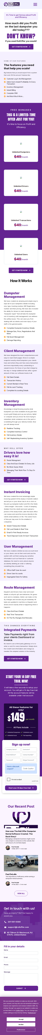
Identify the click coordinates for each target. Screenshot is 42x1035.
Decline (21, 1024)
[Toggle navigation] (35, 4)
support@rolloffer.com (18, 927)
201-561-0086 (14, 922)
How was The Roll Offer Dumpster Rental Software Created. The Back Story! (21, 834)
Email (6, 957)
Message (7, 972)
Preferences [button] (32, 1013)
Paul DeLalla (11, 874)
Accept (21, 1019)
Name (6, 950)
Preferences (21, 1030)
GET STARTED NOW (20, 47)
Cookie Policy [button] (20, 1010)
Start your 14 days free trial (20, 788)
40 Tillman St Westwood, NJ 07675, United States (20, 933)
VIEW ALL (21, 893)
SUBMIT (19, 988)
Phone (6, 964)
